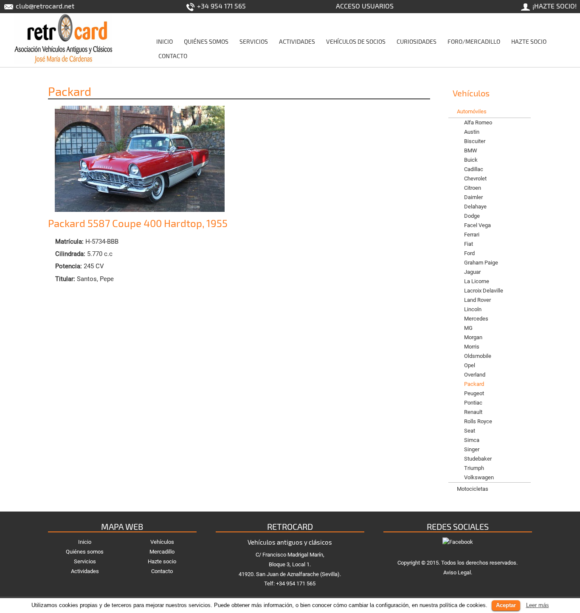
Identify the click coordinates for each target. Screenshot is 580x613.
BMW (470, 150)
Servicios (253, 41)
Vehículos (162, 542)
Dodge (472, 216)
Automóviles (472, 111)
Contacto (172, 55)
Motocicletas (472, 489)
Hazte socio (528, 41)
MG (468, 328)
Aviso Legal (457, 572)
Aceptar (506, 605)
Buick (471, 160)
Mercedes (476, 318)
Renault (473, 412)
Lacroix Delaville (483, 290)
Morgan (473, 337)
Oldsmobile (477, 356)
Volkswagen (479, 477)
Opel (469, 365)
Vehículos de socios (356, 41)
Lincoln (472, 309)
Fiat (468, 244)
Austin (471, 132)
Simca (471, 440)
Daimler (473, 197)
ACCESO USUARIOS (365, 6)
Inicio (164, 41)
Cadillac (473, 169)
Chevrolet (475, 178)
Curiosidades (416, 41)
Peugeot (474, 393)
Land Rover (477, 300)
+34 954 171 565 (220, 6)
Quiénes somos (206, 41)
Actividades (297, 41)
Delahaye (475, 206)
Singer (471, 449)
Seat (469, 430)
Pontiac (473, 402)
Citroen (472, 188)
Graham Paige (481, 262)
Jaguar (472, 272)
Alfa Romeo (478, 122)
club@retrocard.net (44, 6)
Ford (469, 253)
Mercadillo (162, 551)
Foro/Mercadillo (474, 41)
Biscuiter (474, 141)
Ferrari (471, 234)
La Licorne (476, 281)
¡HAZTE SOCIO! (554, 6)
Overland (474, 374)
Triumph (474, 468)
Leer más (537, 605)
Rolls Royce (478, 421)
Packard (474, 384)
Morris (471, 346)
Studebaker (478, 459)
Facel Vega (477, 225)
